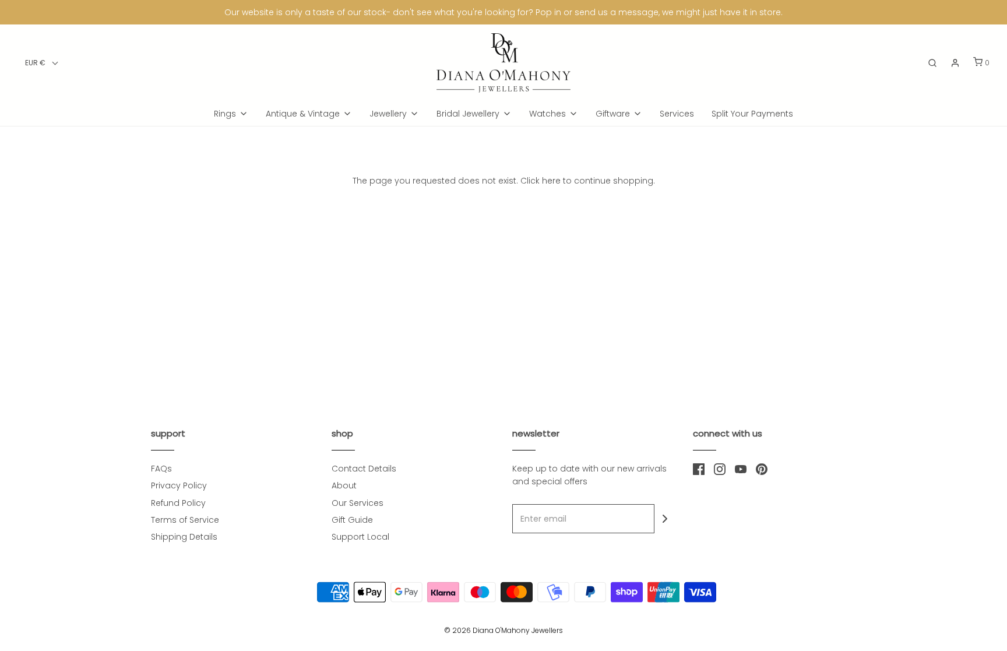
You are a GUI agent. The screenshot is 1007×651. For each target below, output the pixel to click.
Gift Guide (352, 520)
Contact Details (364, 468)
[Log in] (955, 63)
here (551, 180)
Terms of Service (185, 520)
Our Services (357, 503)
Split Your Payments (752, 113)
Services (677, 113)
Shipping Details (184, 537)
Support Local (360, 537)
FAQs (161, 468)
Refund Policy (178, 503)
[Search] (932, 63)
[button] (41, 63)
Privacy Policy (179, 485)
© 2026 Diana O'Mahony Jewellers (503, 630)
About (344, 485)
